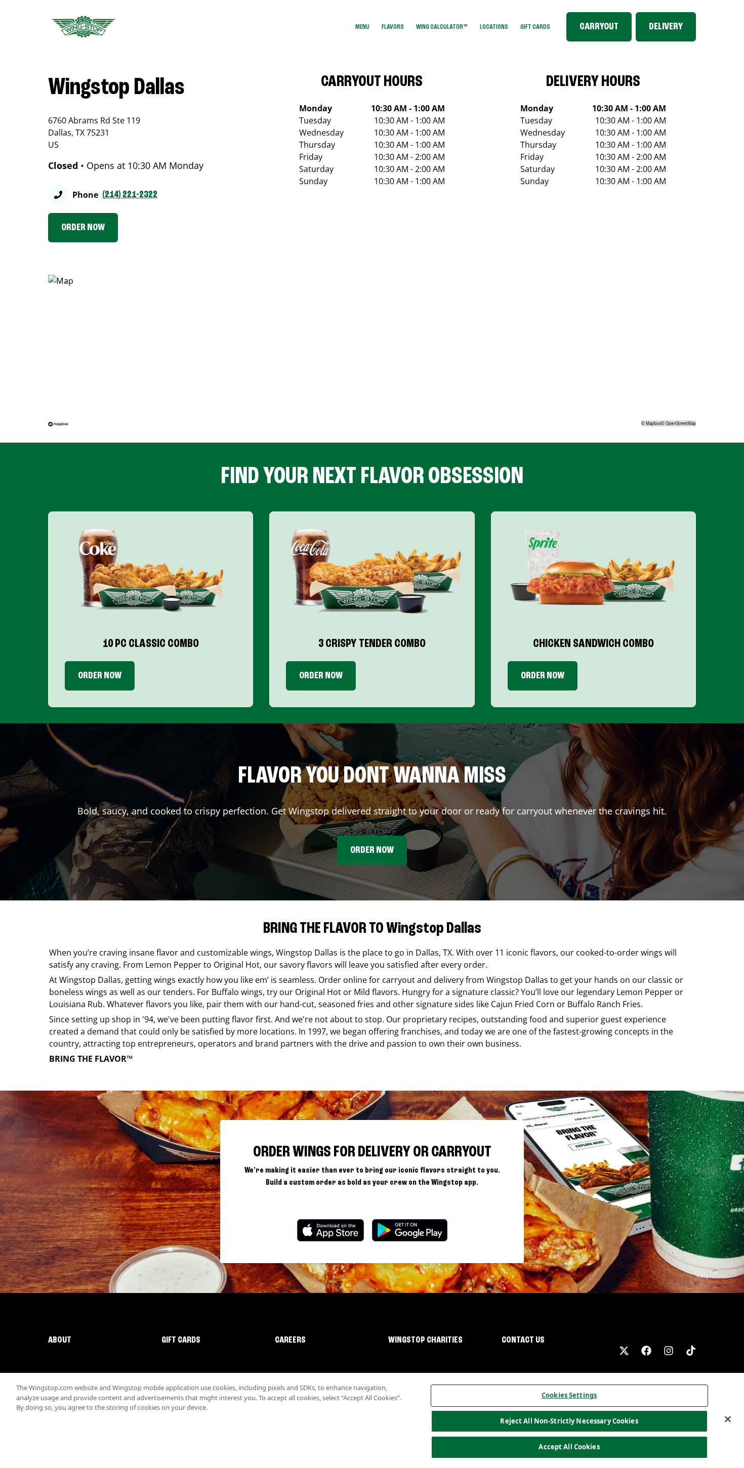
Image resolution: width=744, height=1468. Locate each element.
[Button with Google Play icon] (409, 1230)
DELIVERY (666, 27)
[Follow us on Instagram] (669, 1351)
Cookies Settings (569, 1395)
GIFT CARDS (535, 26)
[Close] (728, 1419)
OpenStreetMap (681, 423)
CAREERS (290, 1340)
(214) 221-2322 (129, 195)
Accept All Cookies (569, 1446)
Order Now (99, 676)
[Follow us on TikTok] (691, 1351)
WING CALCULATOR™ (442, 26)
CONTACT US (523, 1340)
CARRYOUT (599, 27)
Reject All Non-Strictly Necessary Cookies (569, 1421)
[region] (372, 1420)
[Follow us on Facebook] (646, 1351)
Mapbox (653, 423)
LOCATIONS (494, 26)
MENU (362, 26)
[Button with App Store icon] (330, 1230)
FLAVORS (393, 26)
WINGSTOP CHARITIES (425, 1340)
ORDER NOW (83, 228)
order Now (321, 676)
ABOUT (59, 1340)
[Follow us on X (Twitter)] (624, 1351)
